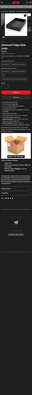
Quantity (3, 83)
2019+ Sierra (12, 11)
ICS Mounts (20, 6)
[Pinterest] (10, 198)
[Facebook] (6, 198)
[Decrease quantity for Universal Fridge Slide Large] (2, 86)
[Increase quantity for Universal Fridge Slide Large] (7, 86)
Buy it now (16, 97)
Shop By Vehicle (4, 6)
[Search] (27, 2)
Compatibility (4, 193)
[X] (8, 198)
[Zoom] (25, 15)
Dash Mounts (13, 6)
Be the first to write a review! (16, 234)
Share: (2, 198)
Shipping (3, 53)
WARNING (17, 168)
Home (2, 11)
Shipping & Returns (6, 188)
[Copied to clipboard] (13, 198)
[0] (29, 2)
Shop (6, 11)
